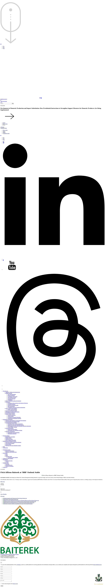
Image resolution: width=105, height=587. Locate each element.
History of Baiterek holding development (13, 400)
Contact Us (5, 467)
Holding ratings (8, 437)
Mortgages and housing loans (11, 452)
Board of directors (11, 395)
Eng (3, 48)
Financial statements (11, 415)
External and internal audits (13, 405)
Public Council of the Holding (11, 408)
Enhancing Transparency (10, 431)
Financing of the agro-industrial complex (13, 445)
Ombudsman (5, 447)
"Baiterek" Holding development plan (12, 392)
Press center (5, 123)
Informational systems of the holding (12, 411)
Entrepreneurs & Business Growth (9, 441)
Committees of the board (12, 396)
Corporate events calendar (13, 457)
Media (4, 132)
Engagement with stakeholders (14, 432)
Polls (4, 446)
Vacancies (7, 464)
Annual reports (10, 416)
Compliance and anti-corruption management (16, 407)
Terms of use (15, 583)
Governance (7, 402)
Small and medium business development (13, 442)
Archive (6, 461)
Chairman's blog (3, 128)
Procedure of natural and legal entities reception (9, 554)
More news (2, 481)
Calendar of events (9, 439)
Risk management (11, 406)
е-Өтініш (2, 127)
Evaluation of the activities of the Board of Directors (18, 403)
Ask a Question (3, 494)
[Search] (39, 98)
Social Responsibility (9, 428)
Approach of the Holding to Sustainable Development (15, 420)
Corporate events (6, 133)
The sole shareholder (12, 394)
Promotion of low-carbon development (15, 423)
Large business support (9, 443)
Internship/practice (8, 465)
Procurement (5, 459)
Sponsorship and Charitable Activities (15, 430)
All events (2, 496)
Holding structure (8, 393)
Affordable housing (6, 449)
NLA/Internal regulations (10, 412)
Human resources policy (12, 429)
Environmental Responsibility (11, 422)
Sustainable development (7, 419)
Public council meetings (12, 409)
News (4, 131)
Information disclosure (12, 433)
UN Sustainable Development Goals (12, 421)
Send (2, 585)
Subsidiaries (10, 399)
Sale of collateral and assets (10, 440)
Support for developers (9, 450)
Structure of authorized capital (11, 410)
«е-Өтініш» (18, 564)
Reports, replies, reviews (10, 414)
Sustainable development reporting (14, 418)
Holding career (6, 462)
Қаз (3, 47)
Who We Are (5, 391)
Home (4, 122)
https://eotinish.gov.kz (97, 564)
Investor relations (6, 435)
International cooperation (10, 436)
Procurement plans (8, 460)
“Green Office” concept (12, 427)
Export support (8, 444)
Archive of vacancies (9, 466)
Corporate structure (11, 398)
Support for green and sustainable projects (16, 424)
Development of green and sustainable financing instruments (19, 426)
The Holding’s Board (12, 397)
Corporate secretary (11, 404)
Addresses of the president (8, 458)
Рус (3, 46)
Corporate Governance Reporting (14, 417)
